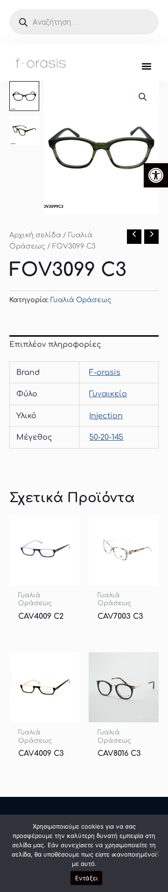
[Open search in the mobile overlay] (84, 22)
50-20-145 (106, 437)
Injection (106, 416)
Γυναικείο (108, 394)
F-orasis (104, 372)
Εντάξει (86, 878)
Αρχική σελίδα (35, 235)
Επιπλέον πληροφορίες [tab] (55, 344)
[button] (156, 175)
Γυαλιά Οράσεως (81, 300)
